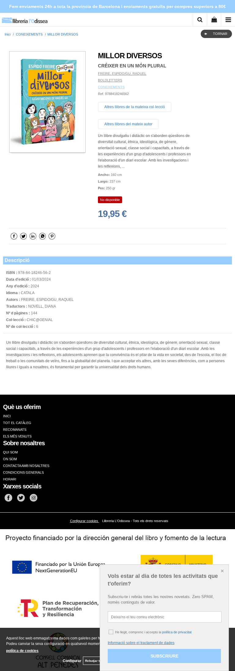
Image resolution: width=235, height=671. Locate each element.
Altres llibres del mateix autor (128, 124)
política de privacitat (177, 632)
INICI (7, 416)
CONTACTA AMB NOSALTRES (26, 466)
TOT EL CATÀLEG (17, 423)
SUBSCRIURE (164, 656)
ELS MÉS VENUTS (17, 436)
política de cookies (22, 651)
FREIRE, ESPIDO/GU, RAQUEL (122, 73)
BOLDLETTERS (110, 80)
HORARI (9, 479)
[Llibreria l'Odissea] (24, 18)
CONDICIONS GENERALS (23, 472)
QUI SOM (10, 452)
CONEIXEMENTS (111, 87)
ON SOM (10, 459)
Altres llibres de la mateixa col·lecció (134, 107)
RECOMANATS (14, 429)
